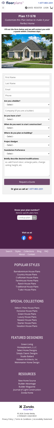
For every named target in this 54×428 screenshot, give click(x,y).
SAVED (30, 8)
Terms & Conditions (23, 419)
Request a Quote (27, 182)
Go (34, 217)
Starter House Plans (27, 323)
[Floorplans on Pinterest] (30, 238)
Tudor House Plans (27, 289)
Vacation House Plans (27, 326)
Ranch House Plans (27, 283)
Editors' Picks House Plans (27, 307)
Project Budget (11, 141)
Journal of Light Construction (27, 389)
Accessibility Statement (42, 419)
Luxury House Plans (27, 317)
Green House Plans (27, 314)
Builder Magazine (27, 386)
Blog (39, 251)
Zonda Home (27, 392)
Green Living (27, 344)
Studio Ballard (27, 356)
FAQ (46, 251)
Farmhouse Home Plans (27, 280)
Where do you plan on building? (18, 133)
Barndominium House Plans (27, 271)
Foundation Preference (14, 150)
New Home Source (27, 380)
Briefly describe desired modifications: (21, 158)
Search (9, 251)
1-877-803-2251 (45, 3)
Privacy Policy (7, 419)
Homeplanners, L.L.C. (27, 347)
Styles (18, 251)
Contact (31, 254)
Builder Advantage (27, 383)
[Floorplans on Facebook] (24, 238)
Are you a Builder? (12, 101)
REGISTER (38, 8)
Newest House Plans (27, 320)
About (22, 254)
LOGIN (45, 8)
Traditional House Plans (27, 286)
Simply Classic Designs (27, 353)
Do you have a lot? (12, 115)
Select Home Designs (27, 350)
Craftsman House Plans (27, 277)
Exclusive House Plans (27, 311)
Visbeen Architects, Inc (27, 359)
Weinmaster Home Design (27, 362)
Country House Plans (27, 274)
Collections (29, 251)
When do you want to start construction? (23, 124)
